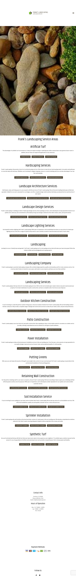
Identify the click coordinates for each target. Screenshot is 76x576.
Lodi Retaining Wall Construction (18, 388)
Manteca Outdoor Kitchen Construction (37, 311)
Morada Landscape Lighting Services (58, 236)
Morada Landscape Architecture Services (60, 198)
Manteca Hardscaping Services (38, 177)
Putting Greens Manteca (38, 367)
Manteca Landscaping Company (38, 273)
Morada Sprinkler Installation (54, 425)
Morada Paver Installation (53, 348)
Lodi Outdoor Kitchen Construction (17, 311)
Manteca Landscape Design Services (37, 217)
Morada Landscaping (57, 254)
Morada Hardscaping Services (55, 177)
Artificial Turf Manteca (38, 157)
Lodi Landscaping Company (21, 273)
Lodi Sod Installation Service (20, 407)
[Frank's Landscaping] (30, 13)
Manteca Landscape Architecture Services (38, 198)
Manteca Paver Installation (38, 348)
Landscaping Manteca (20, 254)
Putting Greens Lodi (24, 367)
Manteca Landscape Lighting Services (38, 236)
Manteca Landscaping (44, 254)
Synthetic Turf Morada (52, 444)
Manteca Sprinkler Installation (38, 425)
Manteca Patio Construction (37, 329)
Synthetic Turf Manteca (37, 444)
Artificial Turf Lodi (25, 157)
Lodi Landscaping (32, 254)
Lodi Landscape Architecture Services (16, 198)
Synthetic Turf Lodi (24, 444)
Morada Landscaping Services (55, 292)
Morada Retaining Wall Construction (58, 388)
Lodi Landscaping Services (21, 292)
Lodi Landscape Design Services (18, 217)
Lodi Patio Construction (22, 329)
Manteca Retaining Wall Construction (38, 388)
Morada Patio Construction (54, 329)
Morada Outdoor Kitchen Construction (59, 311)
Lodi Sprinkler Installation (22, 425)
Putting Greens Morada (52, 367)
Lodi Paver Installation (23, 348)
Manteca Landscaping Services (38, 292)
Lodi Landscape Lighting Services (18, 236)
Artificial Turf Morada (51, 157)
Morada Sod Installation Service (56, 407)
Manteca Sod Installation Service (37, 407)
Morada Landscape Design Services (58, 217)
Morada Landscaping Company (55, 273)
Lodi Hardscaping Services (21, 177)
